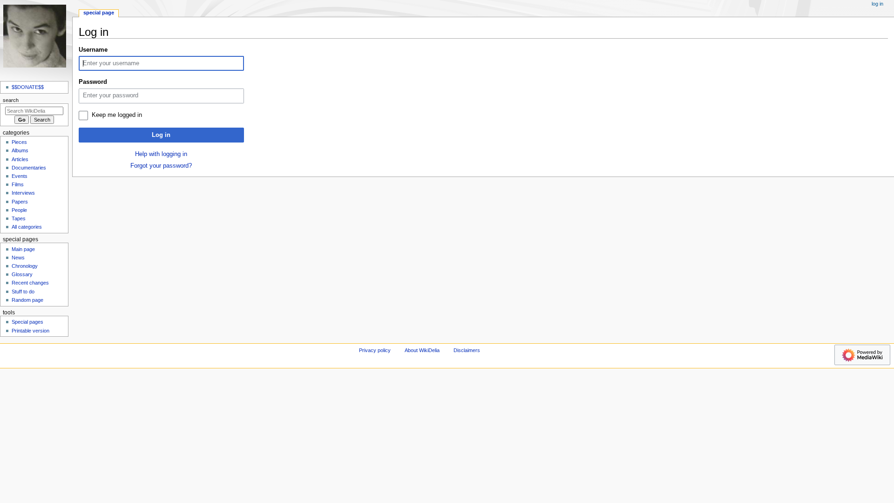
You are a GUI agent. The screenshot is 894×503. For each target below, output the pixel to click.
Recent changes (30, 282)
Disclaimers (467, 350)
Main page (23, 249)
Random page (27, 300)
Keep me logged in (117, 115)
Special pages (27, 322)
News (18, 257)
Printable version (30, 330)
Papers (20, 201)
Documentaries (29, 167)
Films (18, 184)
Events (19, 176)
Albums (20, 150)
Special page (98, 12)
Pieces (19, 142)
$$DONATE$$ (28, 87)
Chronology (25, 266)
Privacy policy (375, 350)
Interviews (23, 193)
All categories (27, 227)
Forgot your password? (161, 166)
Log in (161, 135)
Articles (20, 159)
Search (11, 100)
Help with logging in (161, 154)
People (19, 210)
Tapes (19, 218)
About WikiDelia (422, 350)
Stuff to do (23, 291)
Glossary (22, 274)
